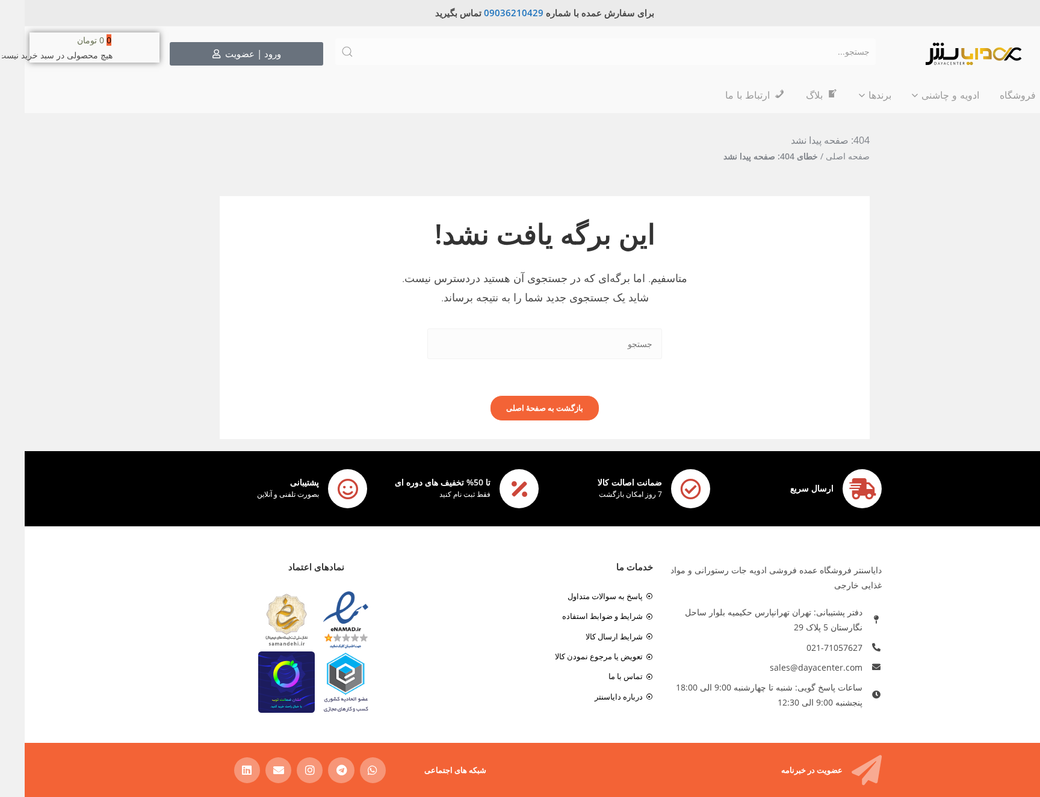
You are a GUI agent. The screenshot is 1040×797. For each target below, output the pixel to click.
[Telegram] (316, 770)
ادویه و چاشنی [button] (926, 95)
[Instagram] (285, 770)
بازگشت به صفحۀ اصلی (520, 407)
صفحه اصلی (823, 156)
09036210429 (489, 13)
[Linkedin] (222, 770)
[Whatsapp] (348, 770)
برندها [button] (855, 95)
